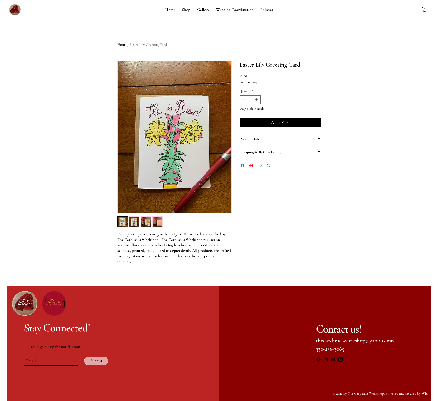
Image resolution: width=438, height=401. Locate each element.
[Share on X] (268, 165)
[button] (425, 9)
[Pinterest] (333, 359)
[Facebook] (318, 359)
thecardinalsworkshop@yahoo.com (355, 340)
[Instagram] (325, 359)
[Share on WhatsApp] (260, 165)
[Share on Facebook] (242, 165)
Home (121, 44)
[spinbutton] (250, 100)
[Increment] (257, 100)
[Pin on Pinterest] (251, 165)
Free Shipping (248, 82)
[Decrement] (243, 100)
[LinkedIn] (340, 359)
